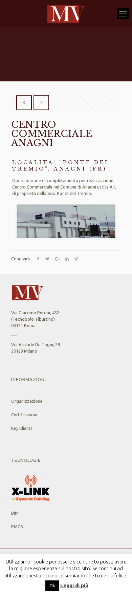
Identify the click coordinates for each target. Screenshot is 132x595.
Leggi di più (74, 585)
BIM (15, 513)
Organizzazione (27, 401)
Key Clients (21, 428)
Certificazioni (24, 414)
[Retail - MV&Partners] (66, 13)
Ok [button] (52, 585)
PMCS (17, 526)
